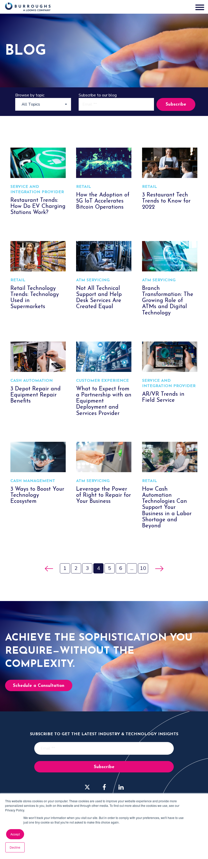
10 (143, 568)
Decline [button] (15, 847)
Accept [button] (15, 834)
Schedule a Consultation (38, 686)
